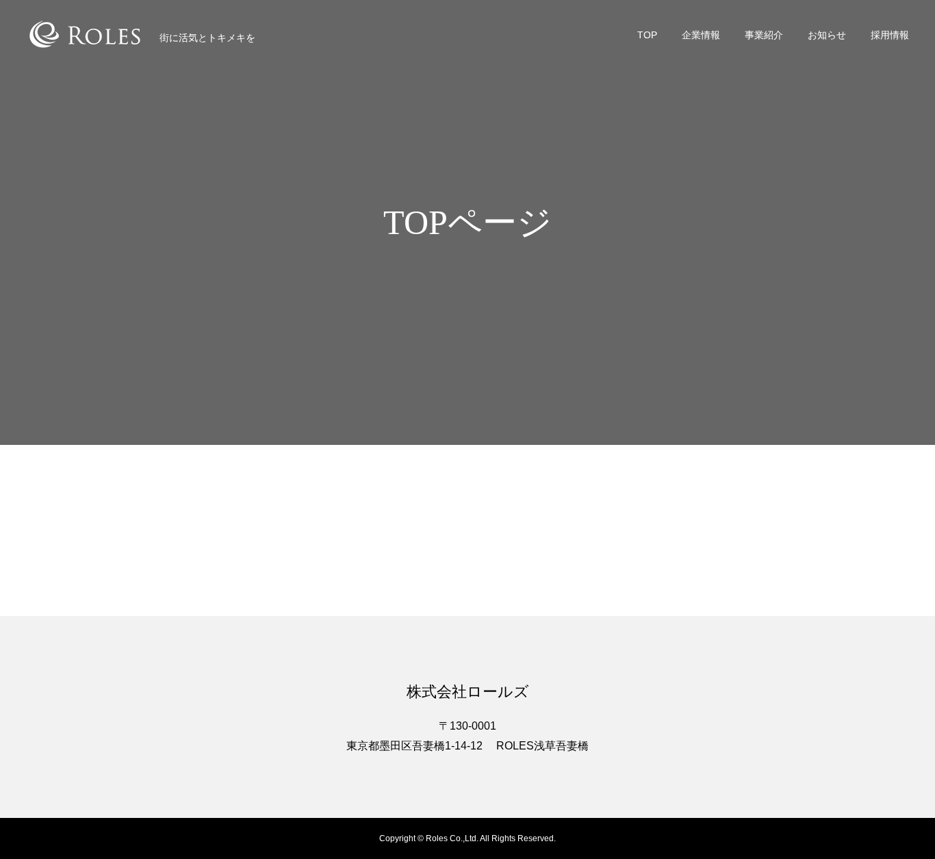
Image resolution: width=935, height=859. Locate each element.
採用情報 (890, 34)
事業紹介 (764, 34)
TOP (647, 34)
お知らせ (827, 34)
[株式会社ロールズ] (84, 34)
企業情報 (701, 34)
